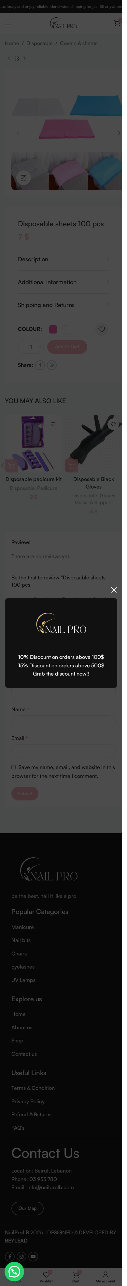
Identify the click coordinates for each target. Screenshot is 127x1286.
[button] (14, 1271)
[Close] (114, 590)
